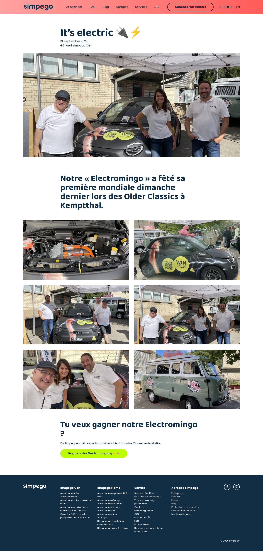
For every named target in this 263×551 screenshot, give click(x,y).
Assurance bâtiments (109, 503)
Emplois (176, 496)
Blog (106, 7)
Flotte (63, 503)
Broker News (141, 524)
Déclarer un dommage (147, 496)
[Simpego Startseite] (39, 508)
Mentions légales (181, 514)
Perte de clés (105, 524)
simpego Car (82, 45)
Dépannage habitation (110, 521)
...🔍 (156, 7)
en (238, 7)
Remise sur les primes (73, 510)
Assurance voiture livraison (76, 500)
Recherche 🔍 (142, 517)
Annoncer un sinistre (190, 7)
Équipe (175, 500)
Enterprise (177, 493)
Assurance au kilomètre (74, 507)
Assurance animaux (108, 507)
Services (141, 7)
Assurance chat (106, 510)
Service (139, 488)
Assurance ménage (109, 500)
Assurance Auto (69, 493)
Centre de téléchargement (144, 508)
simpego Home (108, 488)
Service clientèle (144, 493)
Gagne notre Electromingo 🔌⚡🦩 (94, 453)
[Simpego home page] (38, 7)
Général (66, 45)
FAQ (93, 7)
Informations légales (183, 510)
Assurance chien (107, 514)
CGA (137, 514)
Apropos (122, 7)
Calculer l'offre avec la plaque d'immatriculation (75, 515)
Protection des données (185, 507)
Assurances (74, 7)
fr (227, 7)
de (221, 7)
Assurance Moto (69, 496)
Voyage (102, 517)
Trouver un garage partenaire (145, 501)
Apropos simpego (184, 488)
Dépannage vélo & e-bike (112, 528)
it (232, 7)
